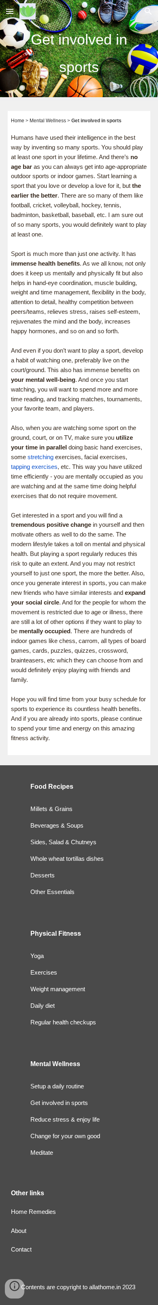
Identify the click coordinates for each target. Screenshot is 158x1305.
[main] (79, 51)
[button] (9, 11)
